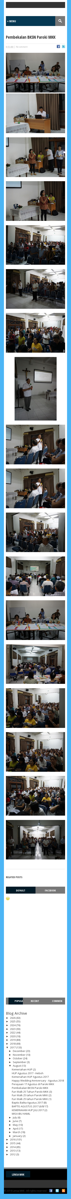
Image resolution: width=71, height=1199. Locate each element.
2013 (13, 1150)
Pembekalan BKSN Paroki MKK (30, 1088)
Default (20, 890)
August (17, 1065)
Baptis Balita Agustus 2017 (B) (29, 1102)
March (17, 1132)
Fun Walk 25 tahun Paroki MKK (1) (31, 1099)
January (18, 1136)
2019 (13, 1040)
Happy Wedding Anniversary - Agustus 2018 (38, 1080)
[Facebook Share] (58, 47)
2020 (13, 1036)
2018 (13, 1043)
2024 (13, 1025)
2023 (13, 1029)
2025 (13, 1021)
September (20, 1062)
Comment (57, 1004)
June (16, 1121)
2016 (13, 1139)
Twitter (57, 1190)
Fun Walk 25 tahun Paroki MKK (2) (31, 1095)
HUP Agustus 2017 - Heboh (27, 1073)
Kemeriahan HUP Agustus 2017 (30, 1077)
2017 (13, 1047)
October (18, 1058)
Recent (35, 1001)
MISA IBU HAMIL (21, 1113)
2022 (13, 1032)
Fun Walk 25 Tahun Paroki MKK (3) (32, 1091)
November (19, 1055)
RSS (63, 1190)
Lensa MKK (18, 1174)
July (15, 1117)
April (16, 1128)
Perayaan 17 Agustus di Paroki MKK (33, 1084)
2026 (13, 1018)
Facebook (50, 890)
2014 (13, 1147)
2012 (13, 1154)
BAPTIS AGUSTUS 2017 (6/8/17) (30, 1106)
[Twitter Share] (63, 47)
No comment (22, 46)
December (19, 1051)
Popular (17, 1004)
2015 (13, 1143)
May (16, 1125)
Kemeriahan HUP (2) (24, 1069)
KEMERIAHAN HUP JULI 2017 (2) (29, 1110)
